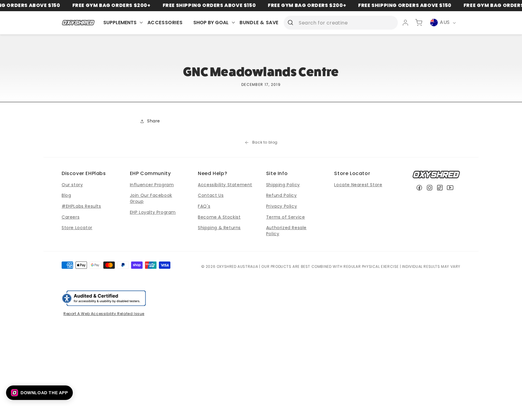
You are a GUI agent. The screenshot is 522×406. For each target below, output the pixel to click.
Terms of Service (285, 217)
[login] (405, 22)
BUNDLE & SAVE (259, 22)
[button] (39, 392)
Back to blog (265, 142)
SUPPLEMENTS (120, 22)
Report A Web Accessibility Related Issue (103, 313)
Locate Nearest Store (358, 185)
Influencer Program (152, 185)
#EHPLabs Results (81, 206)
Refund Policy (281, 195)
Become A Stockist (219, 217)
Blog (66, 195)
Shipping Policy (283, 185)
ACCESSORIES (165, 22)
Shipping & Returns (219, 228)
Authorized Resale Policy (286, 231)
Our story (72, 185)
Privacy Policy (281, 206)
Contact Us (211, 195)
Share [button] (153, 121)
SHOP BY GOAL (211, 22)
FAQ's (204, 206)
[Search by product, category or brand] (290, 22)
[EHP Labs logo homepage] (78, 22)
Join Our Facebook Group (151, 198)
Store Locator (77, 228)
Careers (70, 217)
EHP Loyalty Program (153, 212)
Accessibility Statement (225, 185)
